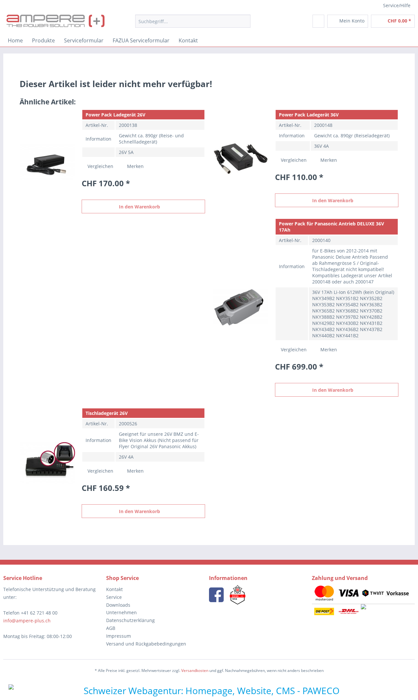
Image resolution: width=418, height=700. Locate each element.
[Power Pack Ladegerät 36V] (240, 158)
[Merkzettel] (318, 21)
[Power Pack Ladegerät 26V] (47, 161)
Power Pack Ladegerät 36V (309, 115)
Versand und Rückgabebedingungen (146, 644)
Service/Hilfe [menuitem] (397, 5)
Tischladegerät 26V (107, 413)
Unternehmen (121, 612)
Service (114, 597)
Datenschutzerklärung (130, 620)
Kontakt (114, 589)
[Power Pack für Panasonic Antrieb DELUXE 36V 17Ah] (240, 307)
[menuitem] (192, 24)
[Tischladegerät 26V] (47, 463)
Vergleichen (99, 166)
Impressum (118, 636)
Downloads (118, 605)
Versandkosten (194, 670)
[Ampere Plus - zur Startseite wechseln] (55, 23)
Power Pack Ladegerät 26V (115, 115)
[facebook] (216, 594)
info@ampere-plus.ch (27, 620)
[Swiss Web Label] (237, 594)
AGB (110, 628)
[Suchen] (244, 21)
